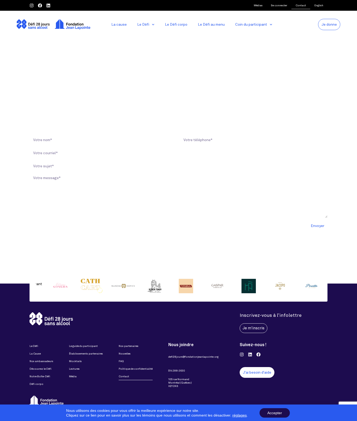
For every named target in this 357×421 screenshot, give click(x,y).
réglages (239, 415)
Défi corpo (36, 384)
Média (73, 376)
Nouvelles (125, 353)
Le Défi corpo (176, 24)
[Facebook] (40, 5)
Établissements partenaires (86, 353)
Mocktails (75, 361)
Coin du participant (251, 24)
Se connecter (279, 5)
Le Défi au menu (211, 24)
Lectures (74, 368)
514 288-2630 (176, 370)
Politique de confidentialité (136, 368)
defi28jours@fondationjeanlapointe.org (193, 356)
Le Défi (143, 24)
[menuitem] (318, 5)
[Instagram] (32, 5)
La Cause (35, 353)
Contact (301, 5)
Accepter (274, 413)
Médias (258, 5)
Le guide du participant (83, 346)
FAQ (121, 361)
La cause (119, 24)
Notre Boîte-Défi (40, 376)
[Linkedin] (48, 5)
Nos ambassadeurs (41, 361)
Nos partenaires (129, 346)
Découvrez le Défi (40, 368)
